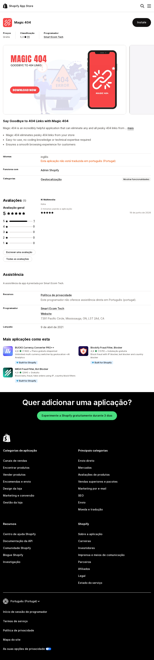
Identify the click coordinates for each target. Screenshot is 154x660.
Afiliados (84, 569)
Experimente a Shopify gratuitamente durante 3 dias (77, 415)
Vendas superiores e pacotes (98, 481)
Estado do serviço (90, 583)
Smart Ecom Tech (53, 37)
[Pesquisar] (142, 6)
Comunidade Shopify (17, 548)
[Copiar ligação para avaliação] (57, 199)
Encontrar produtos (16, 467)
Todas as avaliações (17, 259)
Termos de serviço (15, 621)
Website (46, 314)
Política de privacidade (56, 295)
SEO (81, 495)
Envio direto (86, 460)
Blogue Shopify (13, 555)
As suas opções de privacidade (24, 649)
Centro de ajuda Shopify (19, 534)
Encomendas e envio (17, 481)
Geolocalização (51, 179)
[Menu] (149, 6)
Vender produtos (14, 474)
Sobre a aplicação (90, 534)
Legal (81, 576)
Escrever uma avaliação (19, 252)
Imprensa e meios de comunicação (101, 555)
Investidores (86, 548)
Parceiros (84, 562)
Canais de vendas (15, 460)
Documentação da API (17, 541)
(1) (28, 37)
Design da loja (12, 488)
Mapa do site (11, 639)
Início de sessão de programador (25, 612)
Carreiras (84, 541)
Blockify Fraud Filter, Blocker (106, 347)
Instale (141, 22)
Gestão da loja (13, 502)
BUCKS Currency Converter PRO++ (34, 347)
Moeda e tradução (90, 509)
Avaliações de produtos (94, 474)
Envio (81, 502)
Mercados (85, 467)
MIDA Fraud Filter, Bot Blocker (31, 369)
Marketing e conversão (18, 495)
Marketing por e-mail (92, 488)
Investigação (11, 562)
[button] (39, 355)
